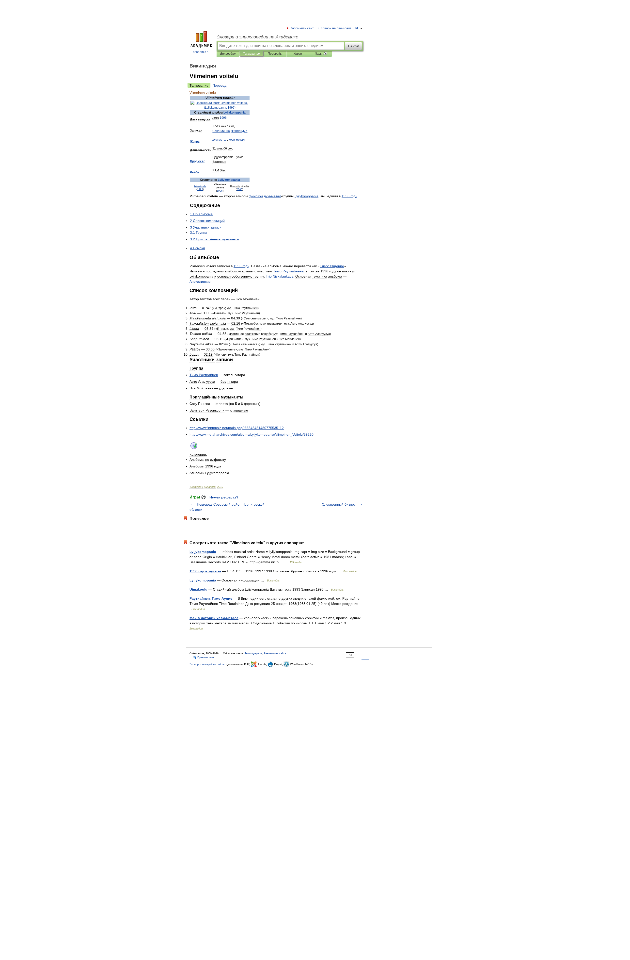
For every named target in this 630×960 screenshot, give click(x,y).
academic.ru (201, 52)
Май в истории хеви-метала (213, 618)
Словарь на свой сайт (334, 28)
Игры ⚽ (321, 53)
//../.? (236, 428)
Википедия (228, 53)
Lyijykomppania (202, 552)
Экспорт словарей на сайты (206, 664)
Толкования (251, 53)
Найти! (353, 46)
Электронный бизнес (339, 504)
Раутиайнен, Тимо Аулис (210, 598)
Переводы (275, 53)
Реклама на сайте (275, 653)
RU (357, 28)
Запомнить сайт (302, 28)
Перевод (219, 85)
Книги (298, 53)
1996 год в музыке (205, 571)
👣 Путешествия (203, 657)
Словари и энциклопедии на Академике (257, 36)
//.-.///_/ (251, 434)
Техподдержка (253, 653)
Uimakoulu (198, 589)
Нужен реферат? (223, 497)
